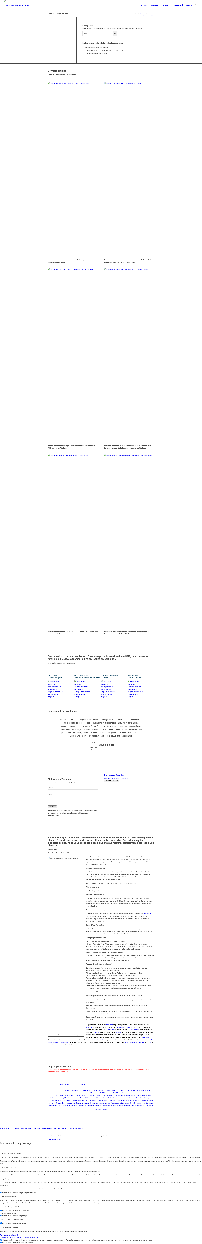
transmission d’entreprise (124, 1027)
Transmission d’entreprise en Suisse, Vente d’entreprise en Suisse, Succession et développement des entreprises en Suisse (93, 1095)
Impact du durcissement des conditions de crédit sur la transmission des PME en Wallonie (126, 632)
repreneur (89, 1027)
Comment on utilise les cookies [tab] (10, 1153)
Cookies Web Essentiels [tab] (8, 1167)
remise (96, 1032)
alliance (53, 1045)
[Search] (195, 5)
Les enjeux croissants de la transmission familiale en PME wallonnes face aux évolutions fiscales (127, 261)
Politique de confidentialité (9, 1235)
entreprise (109, 1024)
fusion (148, 1042)
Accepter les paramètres (8, 1237)
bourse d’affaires (145, 1037)
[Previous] (98, 755)
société (118, 1032)
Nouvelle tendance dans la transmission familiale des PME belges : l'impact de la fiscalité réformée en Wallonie (127, 446)
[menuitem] (144, 5)
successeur (110, 1030)
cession (83, 1084)
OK (49, 1139)
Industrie (89, 1000)
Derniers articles (57, 70)
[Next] (103, 755)
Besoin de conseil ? (146, 16)
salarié (50, 1042)
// (105, 747)
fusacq (71, 1040)
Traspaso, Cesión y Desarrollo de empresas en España (96, 1100)
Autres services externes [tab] (8, 1196)
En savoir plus (55, 1139)
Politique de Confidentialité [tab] (9, 1227)
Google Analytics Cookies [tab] (9, 1179)
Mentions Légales (101, 1109)
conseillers (148, 913)
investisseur (135, 1030)
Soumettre (52, 807)
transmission (64, 1084)
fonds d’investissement (61, 1042)
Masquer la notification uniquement (28, 1237)
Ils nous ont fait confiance (62, 711)
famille (150, 1040)
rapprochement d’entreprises (134, 1042)
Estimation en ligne (111, 781)
